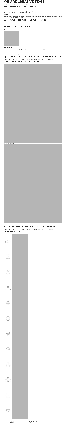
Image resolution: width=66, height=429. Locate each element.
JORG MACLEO (6, 143)
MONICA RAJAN (6, 224)
